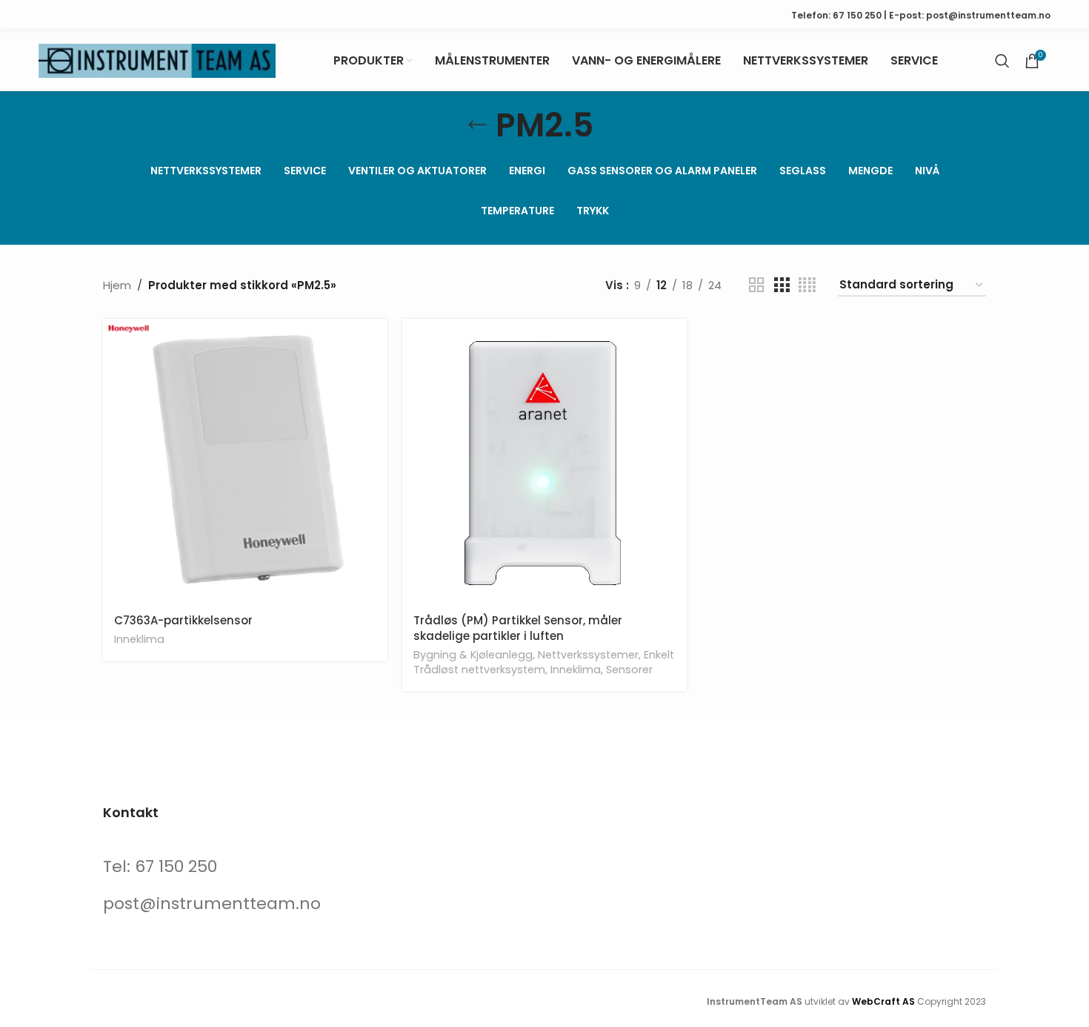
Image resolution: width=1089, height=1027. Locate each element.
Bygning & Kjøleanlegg (473, 654)
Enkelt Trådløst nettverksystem (543, 662)
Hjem (117, 285)
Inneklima (139, 639)
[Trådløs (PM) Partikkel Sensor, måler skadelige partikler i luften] (544, 461)
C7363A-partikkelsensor (183, 620)
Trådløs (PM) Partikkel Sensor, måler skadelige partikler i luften (517, 628)
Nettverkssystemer (588, 654)
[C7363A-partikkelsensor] (245, 461)
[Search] (1002, 61)
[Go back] (477, 125)
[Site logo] (157, 59)
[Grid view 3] (781, 285)
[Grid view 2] (756, 285)
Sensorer (629, 669)
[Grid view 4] (807, 285)
